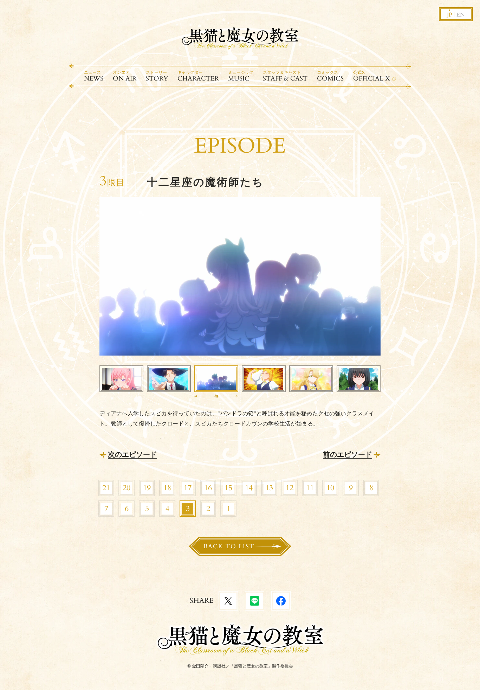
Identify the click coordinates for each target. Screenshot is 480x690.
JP (449, 15)
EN (460, 15)
